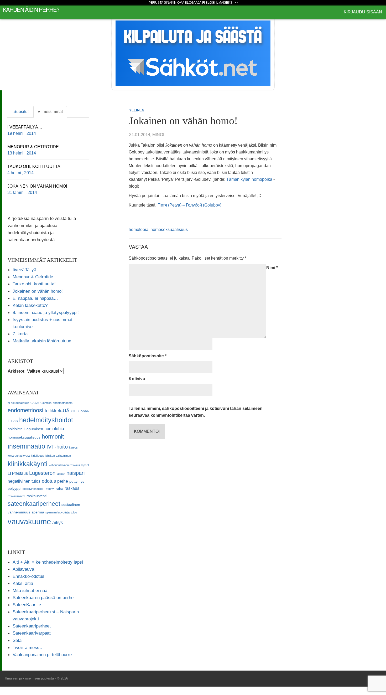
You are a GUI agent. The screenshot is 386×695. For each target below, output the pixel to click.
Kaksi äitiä (23, 583)
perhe (62, 481)
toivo (74, 512)
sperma (38, 512)
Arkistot (16, 371)
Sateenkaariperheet (32, 626)
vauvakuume (29, 521)
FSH (73, 411)
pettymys (76, 481)
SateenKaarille (27, 604)
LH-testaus (18, 473)
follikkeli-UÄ (57, 410)
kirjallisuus (37, 455)
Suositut (21, 111)
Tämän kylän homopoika (249, 179)
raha (59, 489)
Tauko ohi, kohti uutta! (34, 283)
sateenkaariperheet (34, 503)
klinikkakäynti (28, 463)
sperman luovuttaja (57, 512)
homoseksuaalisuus (169, 229)
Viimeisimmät (50, 111)
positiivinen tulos (33, 488)
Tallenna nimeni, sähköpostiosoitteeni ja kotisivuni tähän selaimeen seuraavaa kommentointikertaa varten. (196, 412)
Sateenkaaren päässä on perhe (43, 597)
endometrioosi (25, 410)
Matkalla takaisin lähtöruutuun (42, 340)
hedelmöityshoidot (46, 420)
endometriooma (62, 402)
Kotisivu (137, 379)
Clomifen (45, 402)
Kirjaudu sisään (363, 12)
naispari (75, 473)
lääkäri (61, 473)
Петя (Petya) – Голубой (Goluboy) (189, 205)
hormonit (53, 436)
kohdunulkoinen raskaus (64, 465)
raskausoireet (16, 496)
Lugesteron (42, 473)
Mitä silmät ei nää (30, 590)
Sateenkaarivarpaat (32, 633)
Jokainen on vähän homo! (38, 291)
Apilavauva (23, 569)
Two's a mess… (28, 647)
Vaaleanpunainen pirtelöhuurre (42, 654)
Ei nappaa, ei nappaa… (35, 298)
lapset (85, 465)
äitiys (57, 522)
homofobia (138, 229)
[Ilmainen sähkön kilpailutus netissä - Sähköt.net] (193, 53)
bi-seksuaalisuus (18, 402)
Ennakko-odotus (28, 576)
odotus (49, 481)
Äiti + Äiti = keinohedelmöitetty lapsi (48, 562)
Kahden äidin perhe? (31, 9)
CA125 (34, 402)
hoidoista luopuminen (25, 429)
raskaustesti (36, 496)
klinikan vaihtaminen (58, 455)
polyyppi (14, 489)
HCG (14, 421)
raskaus (72, 488)
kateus (73, 447)
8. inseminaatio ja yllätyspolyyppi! (46, 312)
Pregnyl (49, 488)
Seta (17, 640)
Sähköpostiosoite (147, 356)
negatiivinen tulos (24, 481)
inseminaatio (26, 446)
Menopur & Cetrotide (33, 276)
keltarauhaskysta (19, 455)
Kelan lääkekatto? (30, 305)
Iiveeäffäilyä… (27, 269)
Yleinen (136, 110)
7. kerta (20, 333)
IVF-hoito (57, 447)
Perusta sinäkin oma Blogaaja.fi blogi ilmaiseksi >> (193, 2)
